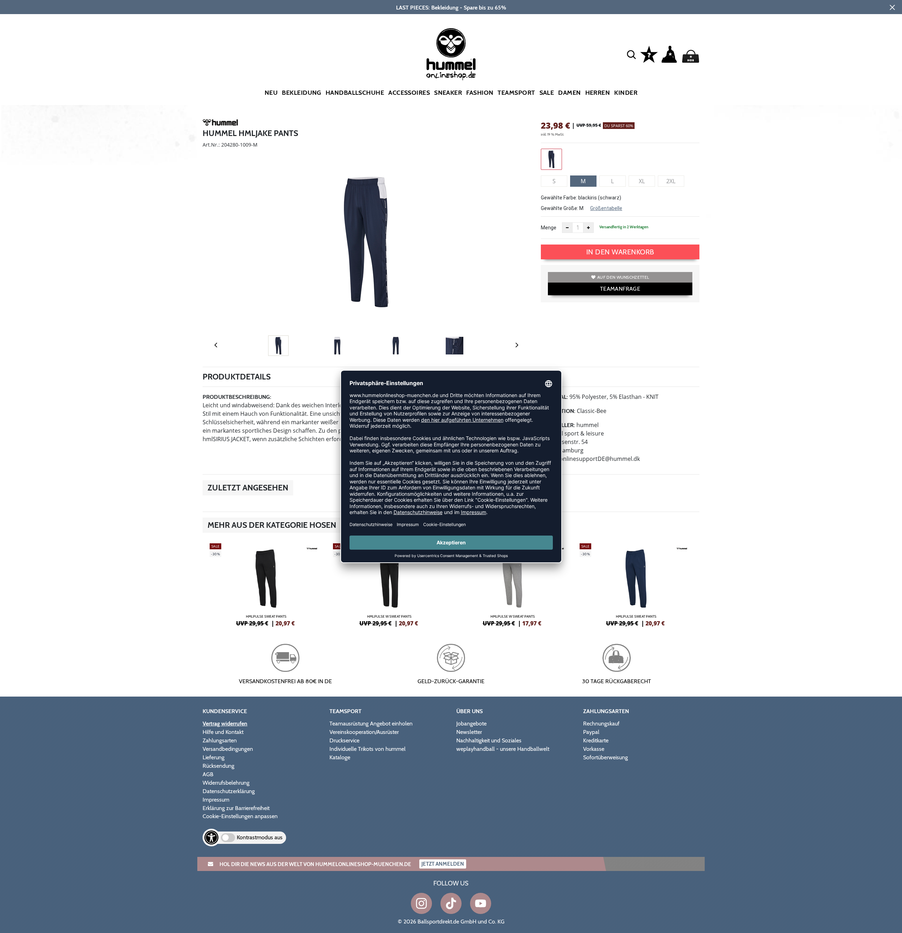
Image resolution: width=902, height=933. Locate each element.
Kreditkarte (595, 740)
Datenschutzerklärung (229, 791)
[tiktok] (451, 903)
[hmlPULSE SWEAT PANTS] (266, 584)
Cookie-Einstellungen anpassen (240, 816)
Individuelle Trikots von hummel (367, 749)
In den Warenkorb (620, 252)
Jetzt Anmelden (442, 864)
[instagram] (421, 903)
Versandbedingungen (228, 749)
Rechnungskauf (601, 723)
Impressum (216, 799)
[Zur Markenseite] (220, 124)
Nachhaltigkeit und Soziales (488, 740)
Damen (569, 93)
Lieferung (213, 757)
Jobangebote (471, 723)
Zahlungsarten (220, 740)
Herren (597, 93)
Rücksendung (218, 765)
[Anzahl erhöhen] (588, 227)
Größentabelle (606, 208)
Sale (546, 93)
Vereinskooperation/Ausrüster (364, 732)
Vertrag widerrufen (225, 723)
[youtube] (480, 903)
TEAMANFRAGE (620, 288)
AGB (208, 774)
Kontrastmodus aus (260, 837)
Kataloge (339, 757)
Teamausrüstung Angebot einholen (371, 723)
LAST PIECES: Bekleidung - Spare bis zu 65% (451, 7)
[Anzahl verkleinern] (567, 227)
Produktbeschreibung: (237, 397)
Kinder (625, 93)
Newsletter (469, 732)
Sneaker (448, 93)
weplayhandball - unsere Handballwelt (502, 749)
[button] (631, 54)
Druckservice (344, 740)
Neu (271, 93)
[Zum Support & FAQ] (649, 53)
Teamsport (516, 93)
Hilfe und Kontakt (223, 732)
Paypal (591, 732)
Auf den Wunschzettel (623, 277)
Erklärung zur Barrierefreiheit (236, 808)
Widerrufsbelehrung (226, 782)
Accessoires (409, 93)
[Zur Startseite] (451, 54)
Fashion (479, 93)
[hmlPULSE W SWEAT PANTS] (389, 584)
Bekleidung (301, 93)
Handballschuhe (355, 93)
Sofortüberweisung (605, 757)
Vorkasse (593, 749)
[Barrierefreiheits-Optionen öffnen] (211, 837)
